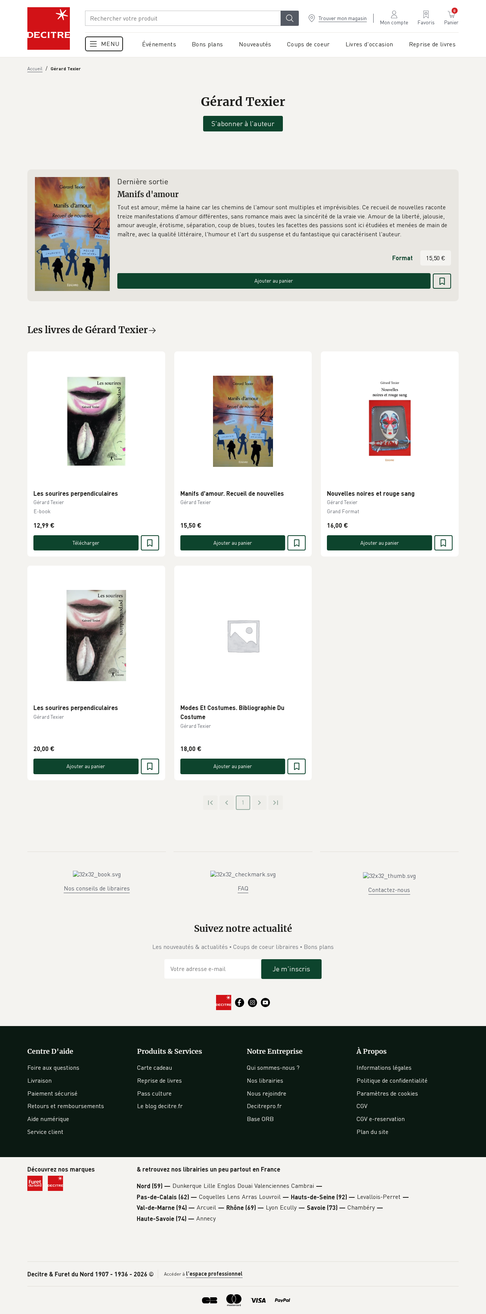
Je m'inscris (291, 969)
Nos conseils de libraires (97, 888)
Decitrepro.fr (264, 1106)
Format (402, 257)
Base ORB (260, 1119)
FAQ (243, 888)
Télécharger (86, 542)
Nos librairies (265, 1080)
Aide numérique (48, 1119)
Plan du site (372, 1131)
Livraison (39, 1080)
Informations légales (384, 1067)
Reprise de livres (159, 1080)
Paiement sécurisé (52, 1093)
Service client (45, 1131)
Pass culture (154, 1093)
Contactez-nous (389, 889)
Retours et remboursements (65, 1106)
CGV (362, 1106)
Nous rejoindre (266, 1093)
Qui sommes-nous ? (273, 1067)
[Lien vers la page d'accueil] (48, 28)
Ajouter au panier (273, 280)
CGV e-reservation (381, 1119)
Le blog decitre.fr (160, 1106)
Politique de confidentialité (392, 1080)
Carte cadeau (154, 1067)
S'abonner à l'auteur (243, 123)
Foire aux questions (53, 1067)
